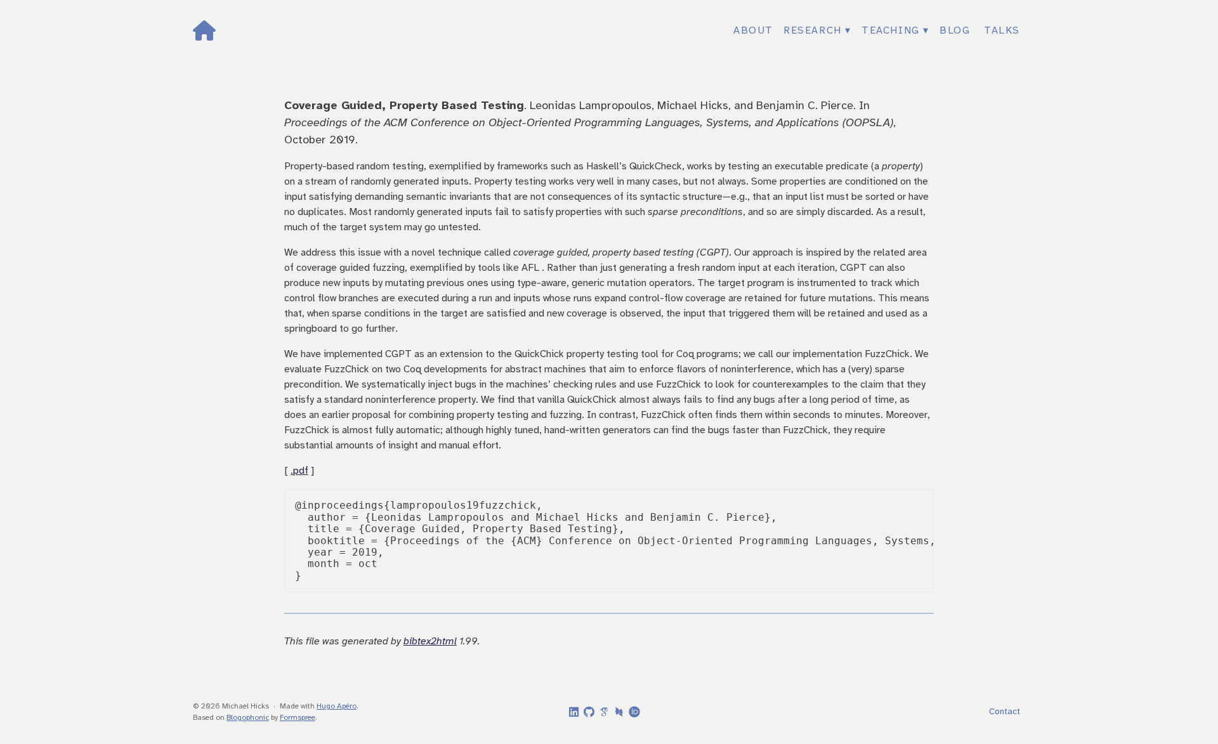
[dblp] (617, 712)
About (753, 30)
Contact (1004, 712)
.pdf (299, 471)
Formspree (297, 718)
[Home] (330, 30)
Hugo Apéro (337, 706)
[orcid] (632, 712)
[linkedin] (571, 713)
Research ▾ (817, 30)
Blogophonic (247, 718)
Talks (1002, 30)
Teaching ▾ (895, 30)
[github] (587, 713)
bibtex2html (430, 641)
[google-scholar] (602, 712)
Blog (955, 30)
